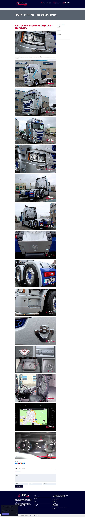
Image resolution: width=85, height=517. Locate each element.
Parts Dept (42, 8)
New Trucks (33, 8)
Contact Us (58, 8)
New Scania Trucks (59, 30)
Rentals (27, 8)
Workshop (48, 8)
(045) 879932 (67, 2)
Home (16, 8)
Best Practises (59, 26)
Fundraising (58, 27)
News (37, 8)
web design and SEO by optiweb (34, 515)
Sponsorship (59, 34)
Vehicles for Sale (21, 8)
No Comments (53, 52)
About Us (52, 8)
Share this (53, 468)
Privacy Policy (54, 508)
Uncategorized (59, 35)
